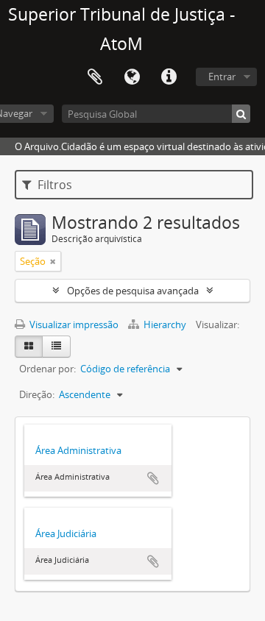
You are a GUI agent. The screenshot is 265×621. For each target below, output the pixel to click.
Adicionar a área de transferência (153, 478)
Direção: (36, 394)
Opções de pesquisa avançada (133, 290)
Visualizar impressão (73, 324)
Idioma (131, 77)
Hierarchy (164, 324)
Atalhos (168, 77)
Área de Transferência (95, 77)
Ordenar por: (47, 368)
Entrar (222, 76)
